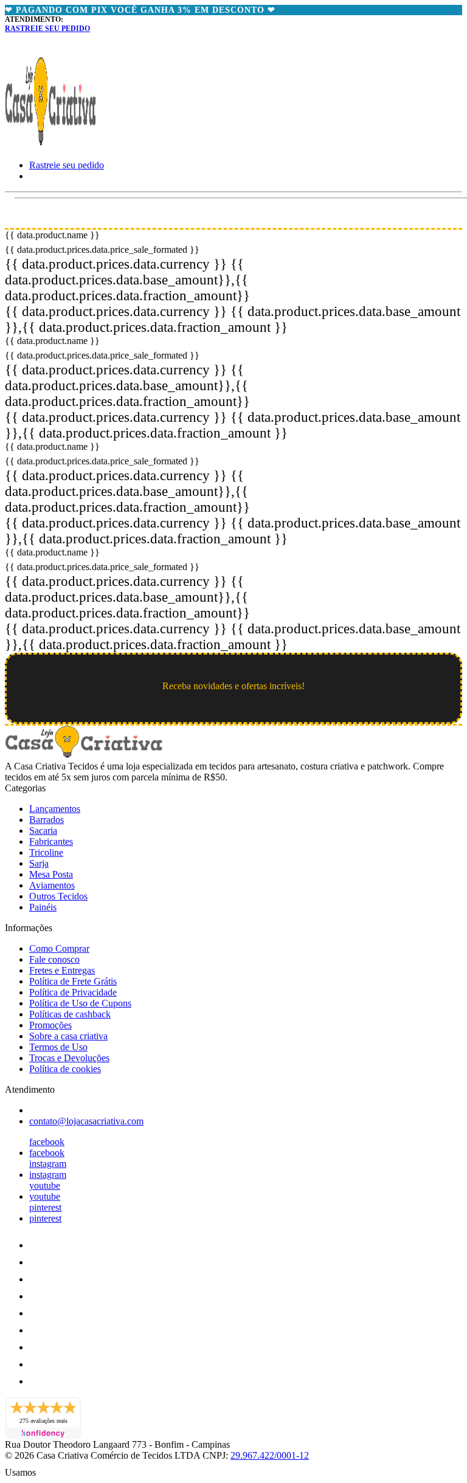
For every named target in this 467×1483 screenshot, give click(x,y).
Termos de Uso (58, 1047)
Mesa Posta (51, 874)
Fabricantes (51, 841)
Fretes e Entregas (62, 970)
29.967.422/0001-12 (269, 1455)
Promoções (50, 1025)
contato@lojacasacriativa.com (86, 1121)
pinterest (45, 1207)
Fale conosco (54, 959)
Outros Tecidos (58, 896)
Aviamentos (52, 885)
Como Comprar (59, 948)
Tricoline (46, 852)
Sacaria (43, 830)
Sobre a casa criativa (68, 1036)
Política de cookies (65, 1069)
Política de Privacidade (73, 992)
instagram (47, 1163)
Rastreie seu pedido (47, 28)
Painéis (43, 907)
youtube (44, 1185)
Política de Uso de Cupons (80, 1003)
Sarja (39, 863)
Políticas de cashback (70, 1014)
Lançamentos (54, 808)
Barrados (46, 819)
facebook (46, 1142)
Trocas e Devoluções (69, 1058)
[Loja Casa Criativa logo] (50, 144)
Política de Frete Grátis (73, 981)
